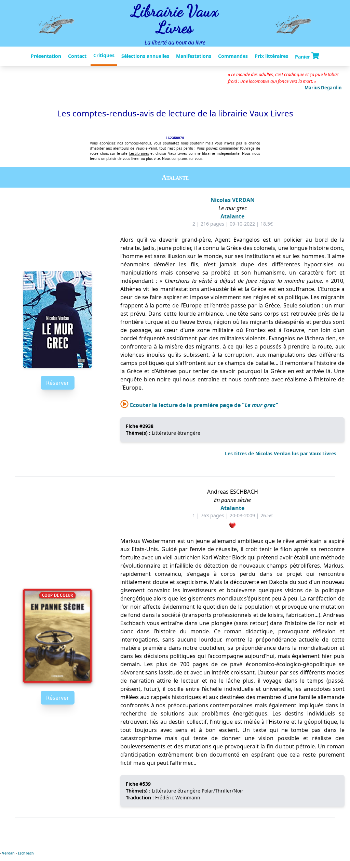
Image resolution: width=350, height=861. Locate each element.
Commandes (233, 56)
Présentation (46, 56)
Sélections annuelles (145, 56)
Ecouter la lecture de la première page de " (203, 405)
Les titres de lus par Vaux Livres (280, 453)
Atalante (232, 216)
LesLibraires (139, 153)
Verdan (8, 853)
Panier (303, 56)
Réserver (57, 383)
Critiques (104, 55)
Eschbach (26, 853)
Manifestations (193, 56)
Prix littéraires (271, 56)
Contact (77, 56)
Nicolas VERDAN (233, 200)
